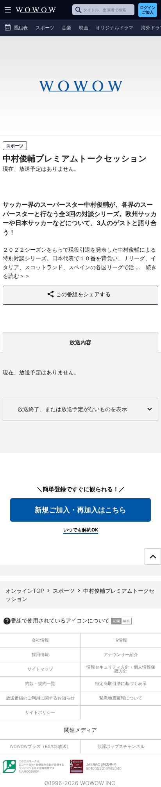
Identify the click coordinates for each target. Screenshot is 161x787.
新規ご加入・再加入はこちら (80, 510)
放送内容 (80, 342)
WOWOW (36, 10)
